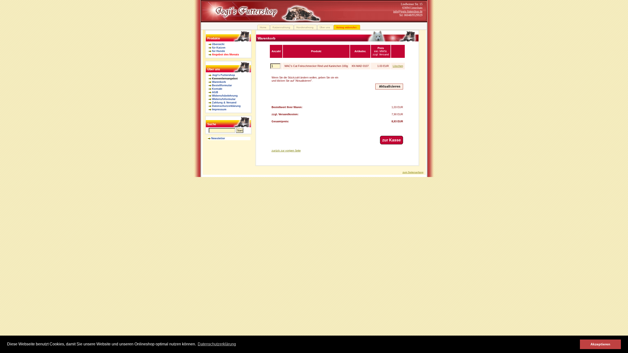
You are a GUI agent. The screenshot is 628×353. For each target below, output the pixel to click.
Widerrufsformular (224, 99)
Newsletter (218, 138)
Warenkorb (219, 81)
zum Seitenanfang (413, 172)
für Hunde (218, 51)
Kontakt (217, 88)
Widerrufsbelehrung (225, 95)
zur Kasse (391, 140)
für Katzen (218, 47)
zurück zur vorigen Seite (286, 150)
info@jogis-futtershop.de (407, 11)
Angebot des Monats (225, 54)
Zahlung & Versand (224, 102)
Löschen (398, 65)
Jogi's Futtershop (223, 75)
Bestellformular (222, 85)
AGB (215, 92)
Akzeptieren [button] (600, 344)
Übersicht (218, 44)
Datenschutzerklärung (226, 105)
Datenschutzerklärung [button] (217, 344)
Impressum (219, 109)
